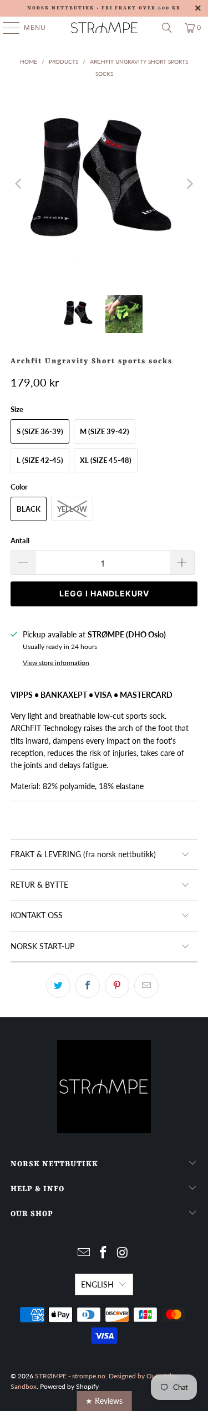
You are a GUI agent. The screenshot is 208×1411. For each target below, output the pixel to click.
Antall (20, 540)
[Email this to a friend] (146, 986)
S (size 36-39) (40, 431)
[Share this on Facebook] (87, 986)
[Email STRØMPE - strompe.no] (84, 1253)
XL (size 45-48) (105, 460)
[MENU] (6, 28)
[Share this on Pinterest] (117, 986)
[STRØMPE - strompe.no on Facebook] (103, 1253)
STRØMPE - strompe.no (70, 1376)
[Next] (189, 184)
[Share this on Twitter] (58, 986)
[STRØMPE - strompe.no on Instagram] (122, 1253)
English (97, 1284)
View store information (56, 662)
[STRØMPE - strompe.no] (104, 28)
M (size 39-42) (104, 431)
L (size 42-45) (40, 460)
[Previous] (19, 184)
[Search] (166, 28)
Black (28, 508)
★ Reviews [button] (104, 1400)
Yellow (72, 508)
